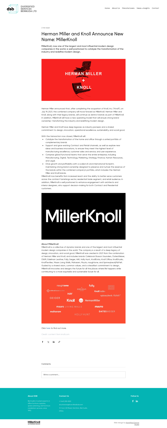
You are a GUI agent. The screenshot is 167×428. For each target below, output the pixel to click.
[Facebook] (132, 401)
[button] (128, 8)
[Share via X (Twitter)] (48, 342)
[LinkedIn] (136, 401)
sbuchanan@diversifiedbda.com (71, 404)
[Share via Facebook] (42, 342)
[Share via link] (59, 342)
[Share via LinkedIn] (54, 342)
